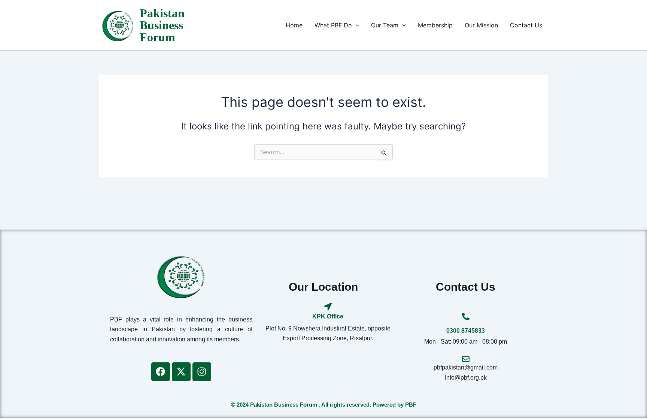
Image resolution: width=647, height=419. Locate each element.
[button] (355, 25)
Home (294, 25)
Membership (435, 25)
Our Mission (481, 25)
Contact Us (526, 25)
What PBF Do (333, 25)
